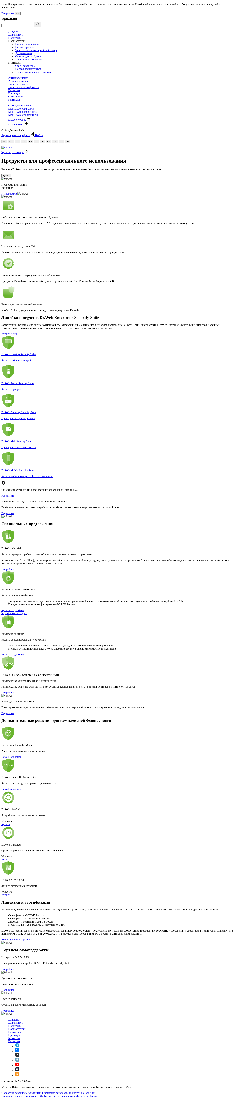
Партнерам (14, 1032)
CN (10, 141)
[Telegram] (17, 1046)
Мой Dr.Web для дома (21, 108)
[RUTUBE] (17, 1070)
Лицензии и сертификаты (23, 87)
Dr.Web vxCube (17, 119)
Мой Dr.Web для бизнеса (22, 111)
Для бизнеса (15, 34)
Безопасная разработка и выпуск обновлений (68, 1092)
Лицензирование (18, 84)
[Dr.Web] (9, 19)
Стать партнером (25, 65)
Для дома (13, 31)
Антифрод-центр (18, 77)
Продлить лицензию (27, 44)
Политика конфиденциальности (20, 1096)
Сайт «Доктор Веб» (19, 105)
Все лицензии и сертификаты (18, 939)
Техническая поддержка (29, 59)
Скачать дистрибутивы (28, 56)
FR (30, 141)
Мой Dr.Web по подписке (23, 114)
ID (68, 141)
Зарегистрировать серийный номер (36, 50)
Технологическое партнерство (33, 72)
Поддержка (15, 37)
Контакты (14, 99)
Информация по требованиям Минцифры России (69, 1096)
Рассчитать (7, 495)
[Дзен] (17, 1055)
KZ (48, 141)
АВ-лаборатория (18, 81)
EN (17, 141)
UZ (55, 141)
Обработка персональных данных (21, 1092)
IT (36, 141)
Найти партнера (24, 47)
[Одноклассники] (17, 1075)
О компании (15, 96)
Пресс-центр (15, 93)
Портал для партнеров (28, 68)
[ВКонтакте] (17, 1051)
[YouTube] (17, 1065)
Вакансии (14, 90)
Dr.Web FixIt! (16, 124)
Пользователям (17, 1028)
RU (4, 141)
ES (24, 141)
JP (42, 141)
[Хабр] (17, 1060)
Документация (23, 53)
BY (61, 141)
